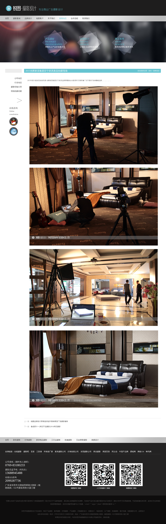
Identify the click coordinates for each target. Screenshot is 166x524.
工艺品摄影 (55, 440)
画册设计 (95, 440)
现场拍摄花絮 (16, 91)
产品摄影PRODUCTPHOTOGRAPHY (54, 42)
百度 (32, 452)
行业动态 (18, 83)
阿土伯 (114, 452)
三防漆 (39, 452)
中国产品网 (123, 452)
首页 (7, 18)
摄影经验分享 (16, 87)
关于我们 (51, 18)
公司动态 (18, 78)
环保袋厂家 (48, 452)
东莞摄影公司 (86, 452)
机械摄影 (68, 440)
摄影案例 (16, 18)
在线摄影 (18, 452)
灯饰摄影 (28, 440)
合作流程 (74, 18)
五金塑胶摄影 (81, 440)
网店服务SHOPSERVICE (120, 42)
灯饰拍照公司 (73, 452)
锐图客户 (39, 18)
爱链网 (133, 452)
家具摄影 (16, 440)
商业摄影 (97, 452)
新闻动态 (63, 18)
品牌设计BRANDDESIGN (84, 42)
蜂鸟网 (148, 452)
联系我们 (86, 18)
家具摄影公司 (60, 452)
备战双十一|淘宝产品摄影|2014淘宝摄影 (46, 426)
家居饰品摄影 (41, 440)
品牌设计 (28, 18)
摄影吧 (26, 452)
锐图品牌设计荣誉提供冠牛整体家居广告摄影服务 (49, 421)
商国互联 (106, 452)
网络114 (141, 452)
